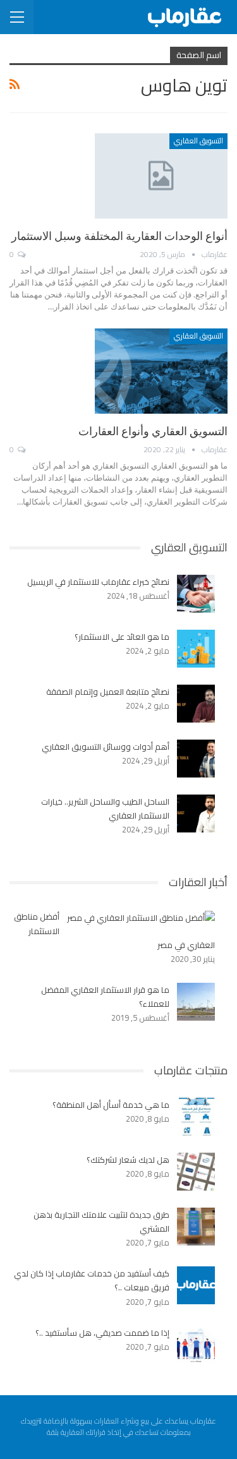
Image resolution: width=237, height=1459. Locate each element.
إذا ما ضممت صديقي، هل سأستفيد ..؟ (102, 1332)
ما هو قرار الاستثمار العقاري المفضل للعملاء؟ (105, 996)
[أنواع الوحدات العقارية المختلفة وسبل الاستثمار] (161, 175)
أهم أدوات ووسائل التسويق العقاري (105, 746)
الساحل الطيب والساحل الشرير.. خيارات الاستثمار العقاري (105, 808)
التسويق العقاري (198, 140)
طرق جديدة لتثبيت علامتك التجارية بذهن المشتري (101, 1221)
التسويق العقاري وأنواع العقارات (153, 431)
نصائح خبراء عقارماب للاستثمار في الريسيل (98, 581)
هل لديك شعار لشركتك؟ (128, 1159)
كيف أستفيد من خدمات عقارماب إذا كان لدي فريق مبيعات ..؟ (91, 1280)
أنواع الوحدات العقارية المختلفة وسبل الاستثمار (119, 236)
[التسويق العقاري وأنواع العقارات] (161, 370)
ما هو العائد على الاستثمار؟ (122, 636)
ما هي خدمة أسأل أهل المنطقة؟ (110, 1104)
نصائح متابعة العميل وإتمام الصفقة (107, 691)
